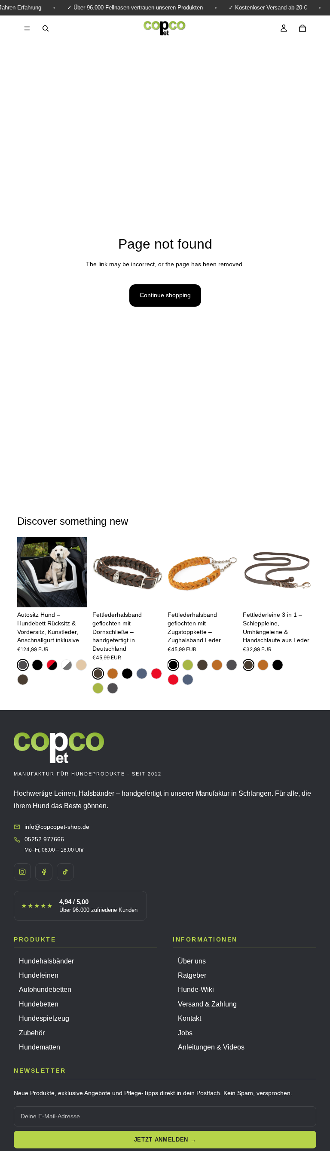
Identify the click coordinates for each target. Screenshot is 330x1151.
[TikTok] (65, 871)
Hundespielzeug (44, 1018)
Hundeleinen (38, 975)
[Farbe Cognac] (112, 673)
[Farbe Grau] (22, 665)
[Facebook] (43, 871)
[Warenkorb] (302, 28)
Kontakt (189, 1018)
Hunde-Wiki (196, 989)
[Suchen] (45, 28)
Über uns (192, 961)
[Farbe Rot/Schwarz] (52, 665)
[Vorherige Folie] (26, 572)
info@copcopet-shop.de (56, 826)
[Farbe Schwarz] (37, 665)
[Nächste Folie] (77, 572)
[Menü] (27, 28)
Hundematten (39, 1047)
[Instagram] (22, 871)
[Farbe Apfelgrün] (98, 688)
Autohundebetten (45, 989)
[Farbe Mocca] (81, 665)
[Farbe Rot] (156, 673)
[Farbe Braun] (22, 679)
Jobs (185, 1033)
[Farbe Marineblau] (141, 673)
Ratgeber (192, 975)
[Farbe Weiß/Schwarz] (66, 665)
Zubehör (32, 1033)
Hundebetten (38, 1004)
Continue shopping (165, 295)
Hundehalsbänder (46, 961)
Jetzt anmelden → (165, 1139)
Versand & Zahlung (207, 1004)
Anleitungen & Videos (211, 1047)
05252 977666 (44, 839)
